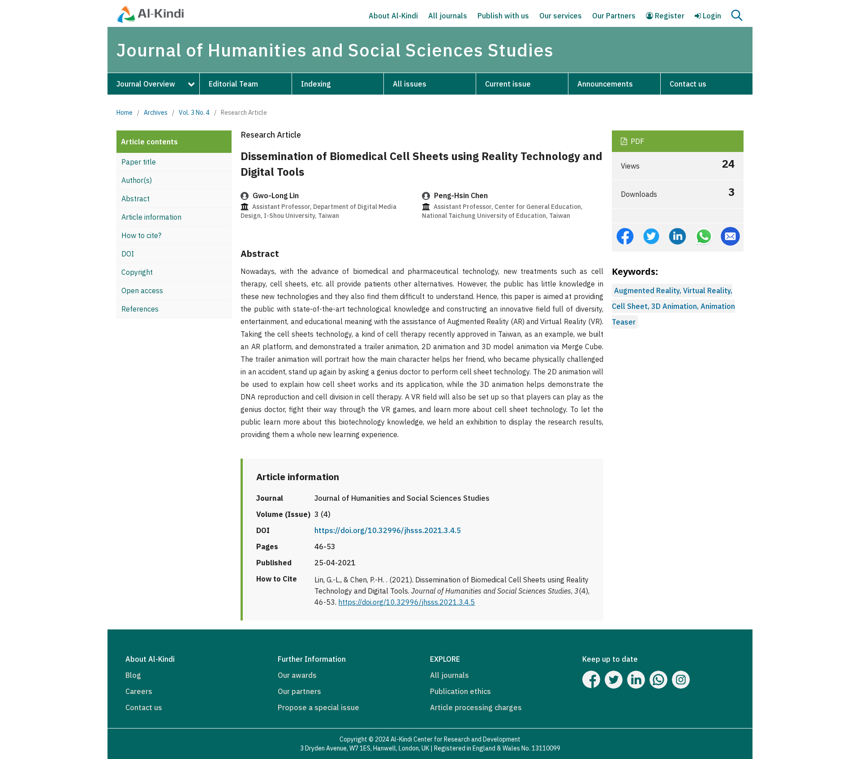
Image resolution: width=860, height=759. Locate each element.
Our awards (297, 675)
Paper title (138, 161)
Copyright (137, 272)
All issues (409, 83)
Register (668, 15)
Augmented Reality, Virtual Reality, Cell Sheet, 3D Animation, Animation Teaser (673, 306)
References (140, 308)
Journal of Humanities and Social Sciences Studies (335, 49)
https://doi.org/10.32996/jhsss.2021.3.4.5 (387, 530)
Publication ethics (460, 691)
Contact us (688, 83)
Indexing (316, 83)
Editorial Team (233, 83)
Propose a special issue (318, 707)
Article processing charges (476, 707)
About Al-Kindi (393, 15)
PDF (636, 141)
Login (711, 15)
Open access (142, 290)
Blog (133, 675)
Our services (560, 15)
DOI (127, 253)
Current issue (508, 83)
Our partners (299, 691)
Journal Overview (145, 83)
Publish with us (503, 15)
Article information (151, 217)
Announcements (605, 83)
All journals (447, 15)
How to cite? (141, 235)
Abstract (135, 198)
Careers (138, 691)
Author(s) (136, 180)
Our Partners (614, 15)
